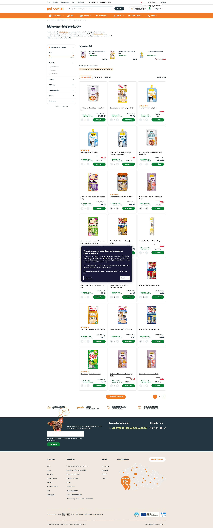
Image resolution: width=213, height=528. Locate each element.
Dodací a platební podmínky (74, 494)
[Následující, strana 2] (159, 396)
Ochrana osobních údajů (73, 474)
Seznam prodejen (52, 478)
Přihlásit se (53, 444)
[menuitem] (56, 15)
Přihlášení (104, 474)
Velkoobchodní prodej (72, 478)
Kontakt (49, 482)
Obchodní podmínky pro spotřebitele (76, 470)
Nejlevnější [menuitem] (98, 77)
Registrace (163, 2)
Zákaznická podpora (52, 486)
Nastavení (88, 278)
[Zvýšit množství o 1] (88, 119)
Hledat (119, 8)
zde (84, 273)
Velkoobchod (80, 2)
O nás (48, 466)
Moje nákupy (105, 466)
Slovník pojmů (51, 494)
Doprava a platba (65, 2)
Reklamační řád (71, 486)
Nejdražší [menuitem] (108, 77)
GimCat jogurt (63, 32)
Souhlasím (124, 278)
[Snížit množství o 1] (82, 119)
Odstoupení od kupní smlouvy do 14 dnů (77, 466)
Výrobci (68, 482)
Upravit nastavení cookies (80, 524)
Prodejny (55, 2)
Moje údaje (105, 470)
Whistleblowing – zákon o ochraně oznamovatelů (80, 499)
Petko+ (49, 2)
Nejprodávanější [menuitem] (86, 77)
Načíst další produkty (116, 397)
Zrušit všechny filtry (93, 65)
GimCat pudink (98, 34)
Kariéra (49, 470)
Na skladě (55, 66)
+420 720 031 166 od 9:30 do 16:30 (101, 2)
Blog (73, 2)
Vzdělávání (50, 474)
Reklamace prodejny (72, 490)
